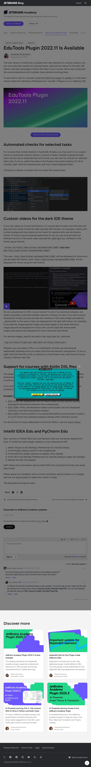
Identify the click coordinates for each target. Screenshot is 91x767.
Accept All (37, 394)
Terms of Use (57, 387)
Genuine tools (48, 748)
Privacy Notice (40, 387)
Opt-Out (61, 390)
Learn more (50, 379)
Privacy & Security (11, 748)
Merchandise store (78, 758)
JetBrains (23, 762)
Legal (37, 748)
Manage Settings (52, 394)
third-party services (29, 388)
